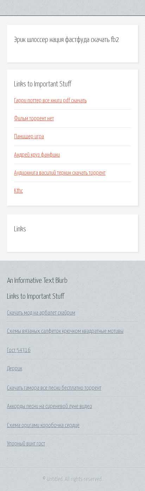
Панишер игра (29, 136)
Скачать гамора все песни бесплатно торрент (54, 388)
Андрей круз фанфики (37, 155)
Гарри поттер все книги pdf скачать (50, 100)
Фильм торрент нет (34, 118)
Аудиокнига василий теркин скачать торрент (60, 173)
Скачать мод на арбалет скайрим (41, 313)
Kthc (18, 191)
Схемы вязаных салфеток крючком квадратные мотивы (65, 331)
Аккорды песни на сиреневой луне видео (49, 406)
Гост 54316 (19, 350)
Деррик (14, 368)
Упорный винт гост (26, 444)
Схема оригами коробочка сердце (43, 425)
